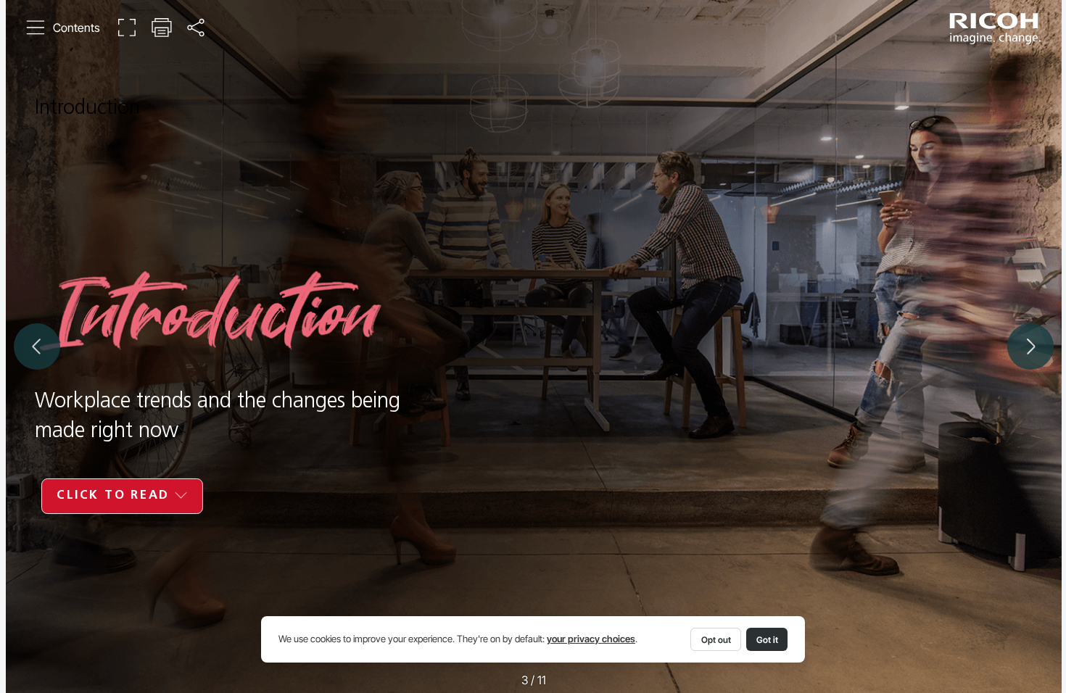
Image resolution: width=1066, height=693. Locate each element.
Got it (767, 639)
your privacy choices (591, 639)
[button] (63, 28)
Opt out (716, 639)
